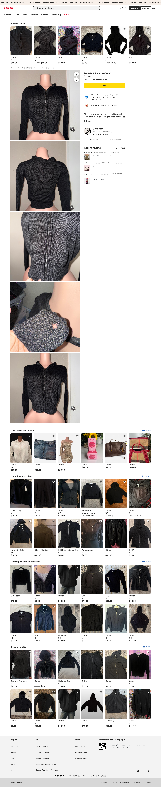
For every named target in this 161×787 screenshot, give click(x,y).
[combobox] (66, 8)
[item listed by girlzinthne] (92, 664)
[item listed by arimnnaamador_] (45, 493)
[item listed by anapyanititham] (140, 618)
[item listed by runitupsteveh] (116, 664)
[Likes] (121, 8)
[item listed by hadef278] (140, 704)
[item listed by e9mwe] (45, 618)
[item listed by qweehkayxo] (45, 704)
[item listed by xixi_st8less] (45, 664)
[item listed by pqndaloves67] (116, 533)
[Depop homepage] (8, 8)
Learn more (96, 99)
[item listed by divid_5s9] (21, 704)
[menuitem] (7, 15)
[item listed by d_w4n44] (69, 533)
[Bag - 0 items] (126, 8)
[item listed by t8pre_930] (21, 493)
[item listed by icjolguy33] (69, 579)
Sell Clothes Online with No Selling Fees (89, 776)
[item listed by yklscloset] (21, 448)
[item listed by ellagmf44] (92, 704)
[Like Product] (29, 28)
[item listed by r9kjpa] (140, 533)
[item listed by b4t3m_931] (21, 618)
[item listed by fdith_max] (69, 664)
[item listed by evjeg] (140, 493)
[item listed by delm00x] (21, 664)
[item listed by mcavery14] (116, 618)
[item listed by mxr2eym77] (92, 579)
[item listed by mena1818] (116, 493)
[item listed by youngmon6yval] (140, 579)
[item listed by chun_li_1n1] (69, 493)
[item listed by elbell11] (92, 618)
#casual (118, 114)
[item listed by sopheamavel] (116, 579)
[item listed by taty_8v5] (45, 533)
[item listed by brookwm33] (45, 579)
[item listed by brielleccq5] (21, 579)
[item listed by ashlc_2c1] (21, 533)
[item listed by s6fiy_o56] (140, 664)
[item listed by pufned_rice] (92, 493)
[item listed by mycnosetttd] (69, 618)
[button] (109, 134)
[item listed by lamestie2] (92, 533)
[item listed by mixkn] (116, 704)
